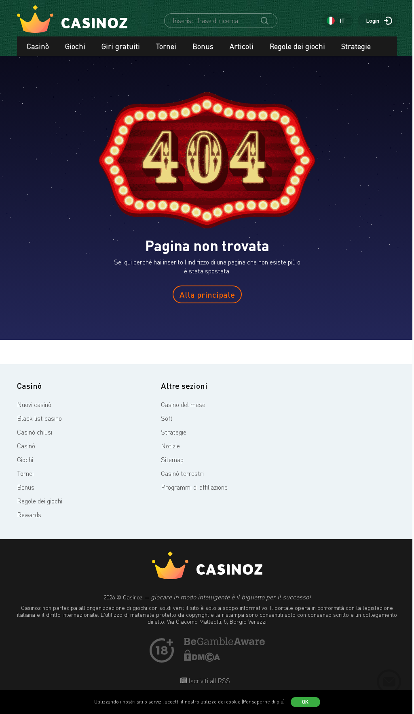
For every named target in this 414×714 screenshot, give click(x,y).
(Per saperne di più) (263, 702)
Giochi (75, 46)
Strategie (356, 46)
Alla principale (207, 294)
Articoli (241, 46)
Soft (167, 418)
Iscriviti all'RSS (208, 681)
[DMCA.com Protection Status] (202, 659)
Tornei (166, 46)
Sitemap (172, 460)
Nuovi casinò (34, 405)
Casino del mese (183, 405)
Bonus (202, 46)
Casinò (38, 46)
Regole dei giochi (297, 46)
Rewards (29, 515)
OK (305, 702)
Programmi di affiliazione (194, 487)
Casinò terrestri (182, 473)
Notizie (170, 446)
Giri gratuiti (120, 46)
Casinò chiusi (34, 432)
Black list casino (39, 418)
